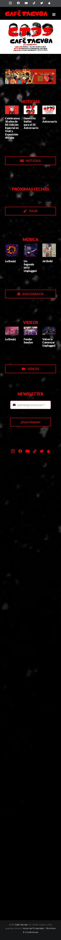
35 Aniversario (49, 120)
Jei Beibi (47, 261)
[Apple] (48, 451)
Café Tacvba (21, 924)
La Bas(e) (10, 261)
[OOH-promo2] (30, 70)
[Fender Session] (30, 331)
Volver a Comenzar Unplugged (48, 342)
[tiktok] (34, 451)
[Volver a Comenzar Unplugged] (49, 331)
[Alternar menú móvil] (54, 14)
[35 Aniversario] (49, 110)
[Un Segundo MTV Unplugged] (30, 250)
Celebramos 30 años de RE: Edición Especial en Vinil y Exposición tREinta (12, 128)
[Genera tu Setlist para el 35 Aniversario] (30, 110)
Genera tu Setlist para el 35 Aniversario (31, 123)
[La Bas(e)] (12, 250)
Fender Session (28, 341)
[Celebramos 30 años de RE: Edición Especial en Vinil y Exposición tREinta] (12, 110)
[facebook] (20, 451)
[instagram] (13, 451)
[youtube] (27, 451)
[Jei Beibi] (49, 250)
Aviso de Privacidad (33, 928)
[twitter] (42, 451)
